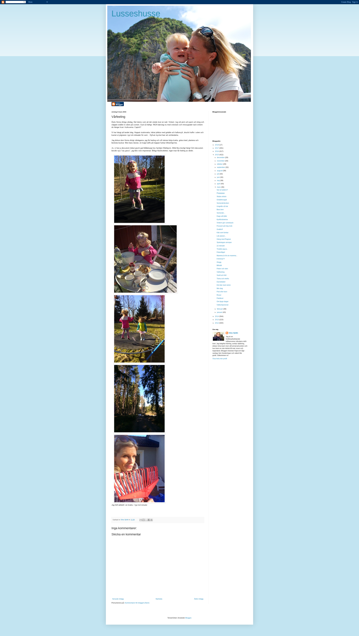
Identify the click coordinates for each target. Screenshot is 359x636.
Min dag (220, 288)
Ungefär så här (222, 206)
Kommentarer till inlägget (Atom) (137, 603)
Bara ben (220, 210)
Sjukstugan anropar (224, 242)
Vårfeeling (221, 272)
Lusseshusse (135, 13)
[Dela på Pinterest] (151, 520)
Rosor (219, 295)
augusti (220, 171)
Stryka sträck (221, 196)
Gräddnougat (222, 200)
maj (218, 180)
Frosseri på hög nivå (224, 226)
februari (220, 309)
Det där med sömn (224, 285)
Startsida (159, 599)
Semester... (221, 213)
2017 (217, 148)
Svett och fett (221, 275)
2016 (217, 151)
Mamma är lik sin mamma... (227, 256)
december (221, 157)
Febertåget (221, 252)
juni (218, 177)
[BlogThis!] (143, 520)
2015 (217, 155)
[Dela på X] (146, 520)
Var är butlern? (222, 190)
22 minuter (221, 246)
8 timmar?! (221, 259)
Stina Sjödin (233, 333)
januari (220, 312)
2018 (217, 145)
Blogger (188, 618)
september (221, 167)
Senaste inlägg (118, 599)
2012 (217, 323)
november (221, 161)
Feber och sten (222, 269)
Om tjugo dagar (222, 301)
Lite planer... (221, 236)
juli (218, 174)
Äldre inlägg (198, 599)
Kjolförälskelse (222, 220)
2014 (217, 316)
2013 (217, 320)
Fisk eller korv (222, 292)
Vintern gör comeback (225, 223)
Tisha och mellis (223, 279)
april (219, 184)
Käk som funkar (222, 233)
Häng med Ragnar (224, 239)
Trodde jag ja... (222, 249)
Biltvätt (219, 265)
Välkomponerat (222, 305)
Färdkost (220, 298)
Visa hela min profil (219, 359)
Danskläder (221, 282)
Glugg (219, 262)
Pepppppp (221, 193)
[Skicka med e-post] (140, 520)
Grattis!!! (220, 229)
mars (219, 187)
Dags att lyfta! (222, 216)
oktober (220, 164)
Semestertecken (223, 203)
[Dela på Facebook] (148, 520)
